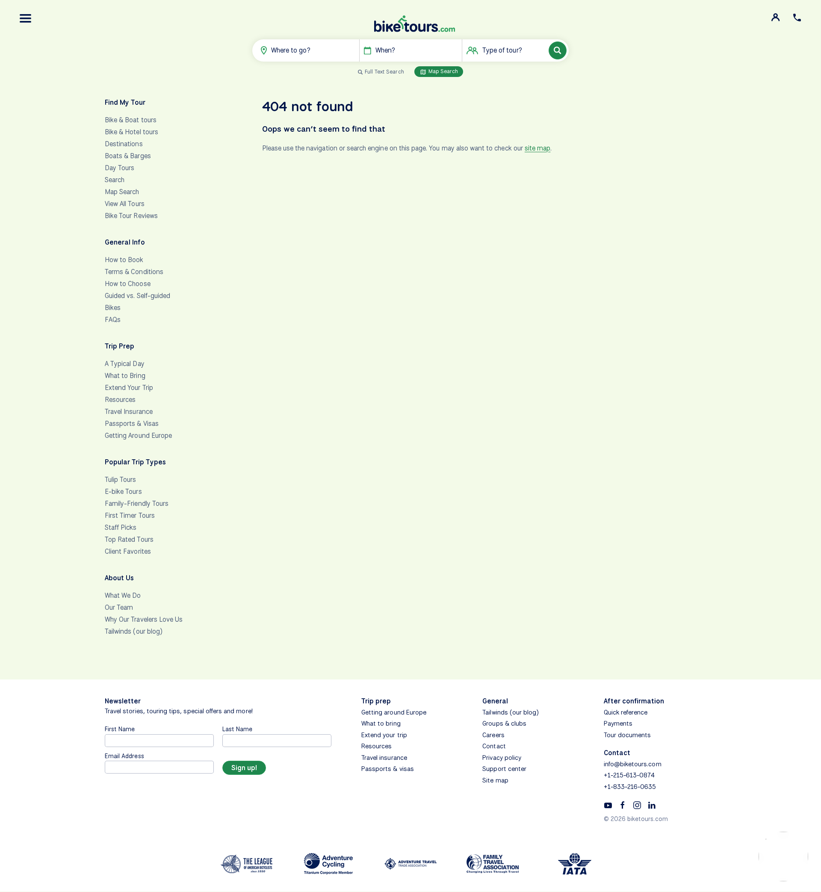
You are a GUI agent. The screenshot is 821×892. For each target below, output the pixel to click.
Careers (493, 735)
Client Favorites (128, 551)
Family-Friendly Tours (136, 503)
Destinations (124, 143)
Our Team (119, 607)
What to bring (381, 723)
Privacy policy (501, 757)
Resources (120, 399)
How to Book (124, 259)
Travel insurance (384, 757)
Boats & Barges (128, 155)
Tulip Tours (120, 479)
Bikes (113, 307)
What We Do (123, 595)
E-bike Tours (123, 491)
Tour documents (627, 735)
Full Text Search (384, 71)
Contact (493, 746)
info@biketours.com (633, 764)
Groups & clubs (504, 723)
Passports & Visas (132, 423)
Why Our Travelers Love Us (144, 619)
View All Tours (125, 203)
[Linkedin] (651, 804)
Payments (618, 723)
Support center (504, 769)
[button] (25, 18)
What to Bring (125, 375)
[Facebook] (622, 804)
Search (114, 179)
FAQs (113, 319)
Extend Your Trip (129, 387)
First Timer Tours (130, 515)
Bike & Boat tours (131, 119)
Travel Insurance (129, 411)
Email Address (124, 756)
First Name (120, 729)
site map (537, 148)
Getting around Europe (393, 712)
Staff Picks (121, 527)
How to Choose (128, 283)
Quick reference (626, 712)
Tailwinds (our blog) (133, 631)
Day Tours (119, 167)
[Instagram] (637, 804)
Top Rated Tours (129, 539)
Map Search (442, 71)
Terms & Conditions (134, 271)
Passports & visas (387, 769)
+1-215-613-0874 (629, 775)
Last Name (237, 729)
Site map (495, 780)
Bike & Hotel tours (131, 131)
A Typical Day (125, 363)
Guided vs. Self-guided (137, 295)
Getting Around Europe (138, 435)
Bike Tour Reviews (131, 215)
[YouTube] (608, 804)
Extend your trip (384, 735)
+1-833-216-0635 (630, 787)
